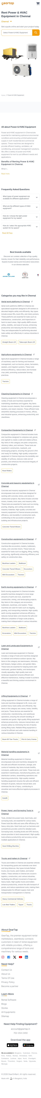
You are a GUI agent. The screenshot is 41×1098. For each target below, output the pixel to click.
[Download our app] (28, 1045)
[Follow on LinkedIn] (26, 957)
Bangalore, (18, 1053)
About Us (5, 974)
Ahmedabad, (23, 1056)
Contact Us (6, 970)
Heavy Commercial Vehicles (12, 899)
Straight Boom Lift (9, 342)
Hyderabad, (27, 1053)
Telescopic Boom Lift (27, 342)
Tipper (20, 905)
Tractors (5, 381)
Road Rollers (7, 471)
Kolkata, (9, 1056)
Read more (5, 174)
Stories (4, 1008)
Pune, (3, 1056)
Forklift (4, 798)
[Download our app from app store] (12, 1045)
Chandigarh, (32, 1058)
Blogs (4, 1004)
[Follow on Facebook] (8, 957)
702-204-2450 (21, 1033)
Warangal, (4, 1064)
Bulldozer (22, 563)
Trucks (29, 905)
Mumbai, (15, 1056)
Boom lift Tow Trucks (10, 739)
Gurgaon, (20, 1061)
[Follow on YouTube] (20, 957)
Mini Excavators (8, 575)
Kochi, (25, 1058)
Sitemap (5, 1016)
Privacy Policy (8, 982)
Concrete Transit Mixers (11, 527)
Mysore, (4, 1061)
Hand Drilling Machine (10, 846)
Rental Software (8, 1000)
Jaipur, (20, 1058)
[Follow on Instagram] (2, 957)
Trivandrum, (12, 1061)
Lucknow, (13, 1058)
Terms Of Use (7, 978)
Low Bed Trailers (8, 905)
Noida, (26, 1061)
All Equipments (8, 1012)
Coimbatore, (5, 1058)
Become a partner (9, 986)
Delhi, (30, 1056)
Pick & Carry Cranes (29, 739)
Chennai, (34, 1053)
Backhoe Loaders (8, 563)
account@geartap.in (20, 1029)
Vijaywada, (32, 1061)
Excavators (28, 569)
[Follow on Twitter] (14, 957)
